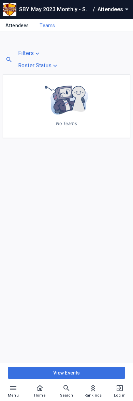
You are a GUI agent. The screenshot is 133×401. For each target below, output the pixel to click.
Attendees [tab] (17, 25)
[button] (38, 53)
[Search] (9, 59)
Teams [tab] (47, 25)
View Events (66, 373)
